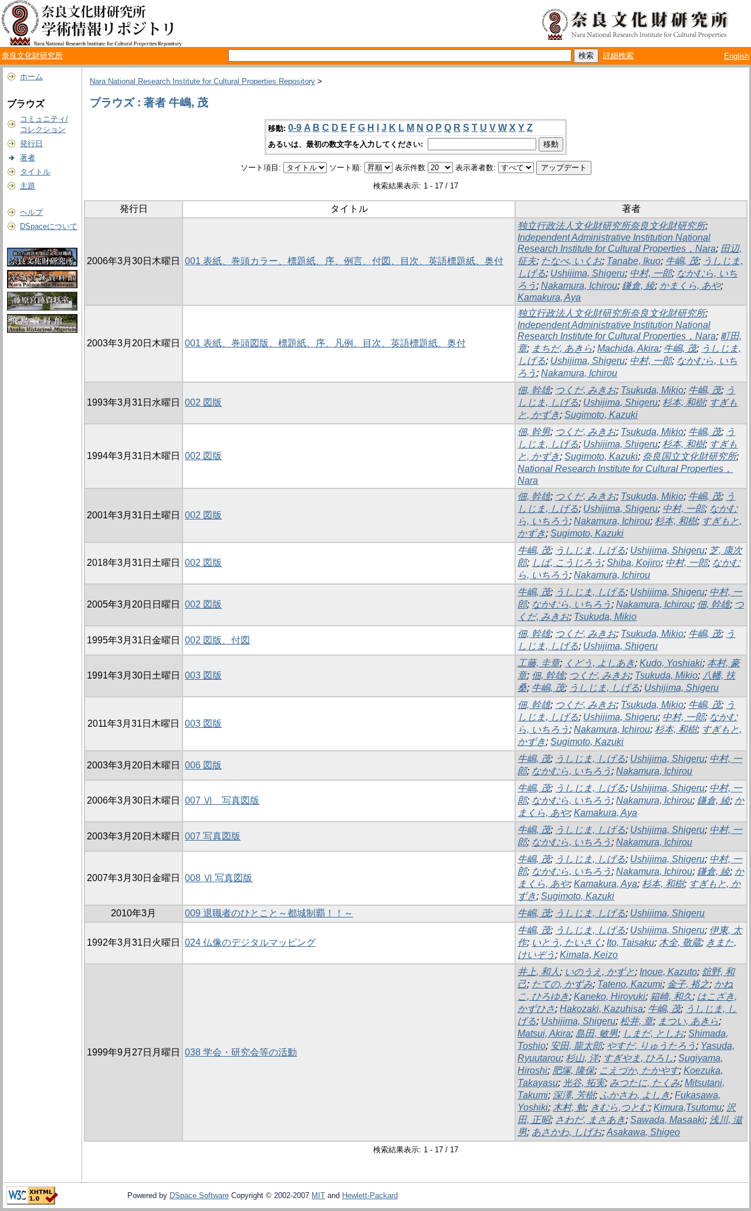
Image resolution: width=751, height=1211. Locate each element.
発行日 (31, 143)
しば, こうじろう (567, 563)
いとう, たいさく (567, 942)
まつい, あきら (688, 1021)
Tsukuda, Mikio (652, 390)
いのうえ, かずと (599, 972)
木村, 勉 (569, 1107)
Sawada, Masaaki (667, 1120)
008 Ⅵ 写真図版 (218, 878)
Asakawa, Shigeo (643, 1132)
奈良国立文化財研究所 (689, 456)
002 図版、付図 (217, 640)
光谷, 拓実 (584, 1083)
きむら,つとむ (619, 1107)
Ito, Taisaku (630, 942)
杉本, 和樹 (683, 402)
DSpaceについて (48, 226)
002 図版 (203, 402)
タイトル (35, 171)
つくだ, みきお (585, 390)
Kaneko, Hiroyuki (609, 996)
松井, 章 (636, 1021)
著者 (27, 157)
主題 (27, 185)
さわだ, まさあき (590, 1120)
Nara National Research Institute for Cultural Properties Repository (202, 81)
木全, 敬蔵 (680, 942)
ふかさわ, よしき (635, 1095)
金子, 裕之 (688, 984)
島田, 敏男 (597, 1033)
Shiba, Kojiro (634, 563)
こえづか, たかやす (639, 1070)
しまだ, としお (653, 1033)
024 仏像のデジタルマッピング (250, 942)
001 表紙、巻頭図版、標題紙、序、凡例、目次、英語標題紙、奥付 (325, 343)
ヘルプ (31, 212)
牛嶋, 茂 (681, 261)
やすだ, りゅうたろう (651, 1046)
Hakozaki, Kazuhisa (601, 1009)
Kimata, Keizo (589, 955)
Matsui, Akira (544, 1033)
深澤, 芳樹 (574, 1095)
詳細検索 (618, 55)
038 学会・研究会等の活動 (241, 1052)
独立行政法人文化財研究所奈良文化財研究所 (611, 226)
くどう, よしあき (599, 663)
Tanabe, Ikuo (634, 261)
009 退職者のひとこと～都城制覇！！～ (269, 913)
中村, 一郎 (651, 273)
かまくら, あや (689, 286)
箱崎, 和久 (671, 996)
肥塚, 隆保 (573, 1070)
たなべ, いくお (571, 261)
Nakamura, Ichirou (579, 286)
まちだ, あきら (562, 348)
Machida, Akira (628, 348)
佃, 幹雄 (533, 390)
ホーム (31, 76)
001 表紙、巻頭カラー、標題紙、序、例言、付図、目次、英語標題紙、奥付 (344, 261)
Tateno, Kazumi (629, 984)
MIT (318, 1195)
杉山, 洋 (582, 1058)
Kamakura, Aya (549, 297)
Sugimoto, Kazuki (601, 415)
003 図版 (203, 675)
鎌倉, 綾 (638, 286)
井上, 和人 (538, 972)
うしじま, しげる (590, 550)
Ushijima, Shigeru (587, 273)
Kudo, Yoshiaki (671, 663)
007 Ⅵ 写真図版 (222, 800)
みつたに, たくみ (645, 1083)
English (736, 56)
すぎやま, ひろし (638, 1058)
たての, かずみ (562, 984)
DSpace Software (199, 1195)
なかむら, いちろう (571, 604)
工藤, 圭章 (538, 663)
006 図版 (203, 765)
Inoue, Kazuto (668, 972)
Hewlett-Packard (370, 1195)
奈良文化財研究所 (32, 55)
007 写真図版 (213, 836)
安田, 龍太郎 (576, 1046)
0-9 (295, 128)
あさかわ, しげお (567, 1132)
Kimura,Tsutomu (688, 1107)
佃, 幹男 (533, 432)
